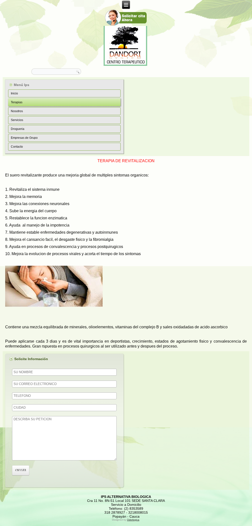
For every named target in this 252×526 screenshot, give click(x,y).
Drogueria (17, 129)
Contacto (17, 146)
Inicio (14, 93)
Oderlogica (133, 519)
